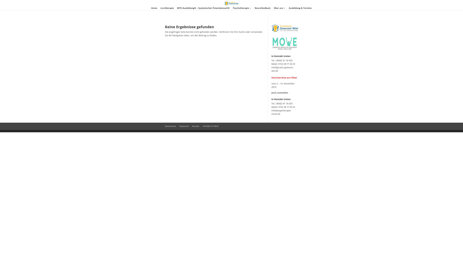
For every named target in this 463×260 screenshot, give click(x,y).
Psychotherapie (241, 8)
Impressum (184, 126)
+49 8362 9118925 (210, 126)
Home (154, 8)
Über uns (278, 8)
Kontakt (195, 126)
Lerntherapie (167, 8)
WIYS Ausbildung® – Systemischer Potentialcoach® (203, 8)
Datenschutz (170, 126)
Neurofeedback (263, 8)
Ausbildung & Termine (300, 8)
